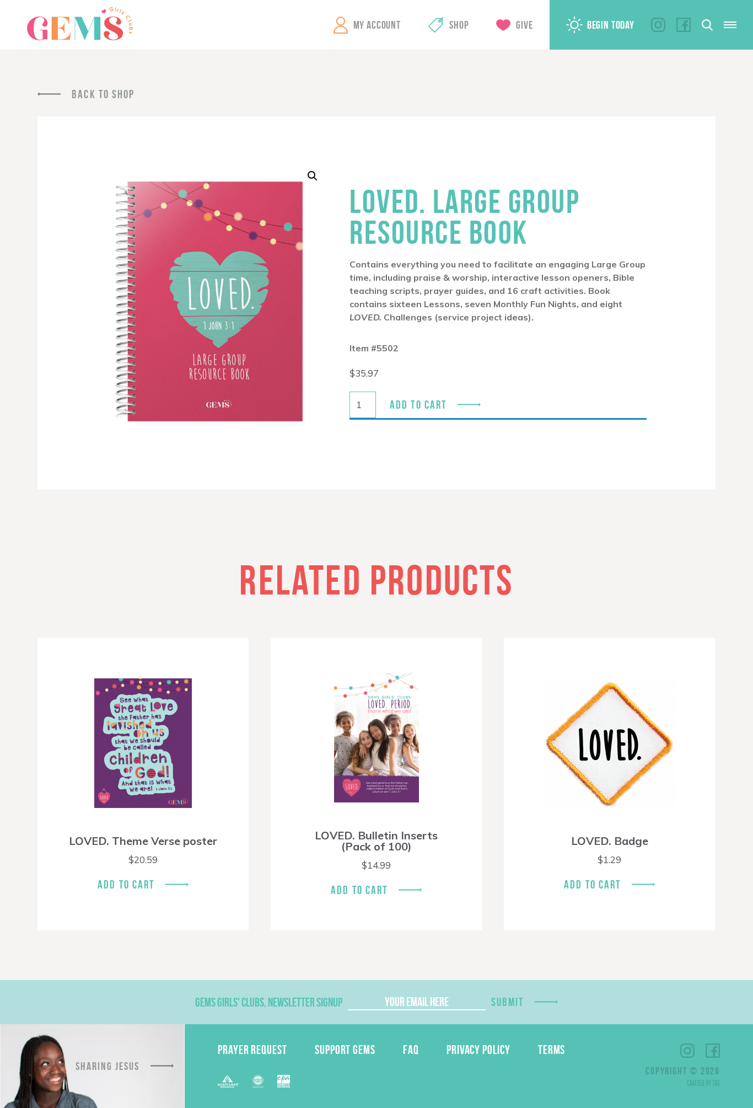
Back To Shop (103, 94)
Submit (507, 1002)
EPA (283, 1081)
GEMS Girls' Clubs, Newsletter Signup (268, 1002)
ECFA (257, 1081)
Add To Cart (126, 884)
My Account (377, 25)
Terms (552, 1049)
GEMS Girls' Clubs (80, 23)
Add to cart (418, 404)
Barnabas (228, 1081)
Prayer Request (252, 1049)
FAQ (411, 1049)
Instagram (658, 25)
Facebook (683, 25)
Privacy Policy (478, 1049)
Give (524, 25)
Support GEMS (345, 1049)
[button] (312, 176)
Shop (459, 25)
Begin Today (610, 25)
